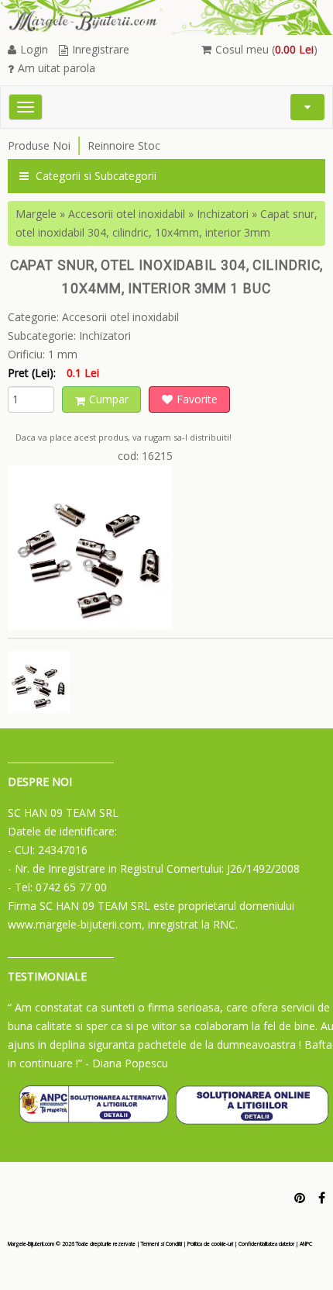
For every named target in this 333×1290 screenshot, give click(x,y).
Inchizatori (223, 213)
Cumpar (109, 399)
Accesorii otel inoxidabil (126, 213)
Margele (36, 213)
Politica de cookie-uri (210, 1243)
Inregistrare (100, 49)
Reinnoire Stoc (124, 145)
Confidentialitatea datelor (266, 1243)
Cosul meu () (266, 49)
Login (34, 49)
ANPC (306, 1243)
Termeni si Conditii (161, 1243)
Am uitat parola (56, 68)
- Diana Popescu (126, 1063)
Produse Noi (39, 145)
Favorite (197, 399)
